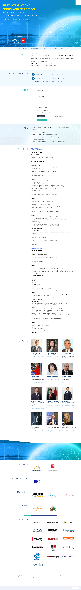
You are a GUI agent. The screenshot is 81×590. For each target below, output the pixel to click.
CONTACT (61, 48)
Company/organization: (41, 96)
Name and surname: (41, 90)
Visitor (45, 107)
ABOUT (19, 48)
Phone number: (40, 102)
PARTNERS (56, 48)
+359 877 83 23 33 (34, 579)
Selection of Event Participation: (43, 110)
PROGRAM (45, 48)
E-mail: (54, 102)
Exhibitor (40, 107)
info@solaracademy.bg (35, 577)
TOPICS (39, 48)
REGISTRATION (34, 48)
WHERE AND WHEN (25, 48)
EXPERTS (50, 48)
